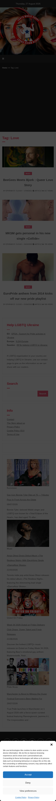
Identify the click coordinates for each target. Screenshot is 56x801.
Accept (28, 774)
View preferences (28, 791)
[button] (51, 744)
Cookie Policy (20, 797)
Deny (28, 782)
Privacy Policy (33, 797)
